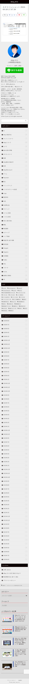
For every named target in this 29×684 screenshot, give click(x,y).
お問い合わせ (7, 569)
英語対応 (14, 197)
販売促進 (15, 244)
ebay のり (14, 2)
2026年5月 (14, 328)
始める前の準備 (15, 150)
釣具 (14, 166)
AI (14, 130)
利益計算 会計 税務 (14, 240)
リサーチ (15, 267)
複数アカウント (12, 308)
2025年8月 (14, 356)
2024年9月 (14, 395)
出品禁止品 (14, 205)
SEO (20, 290)
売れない (13, 301)
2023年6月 (14, 446)
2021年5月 (14, 540)
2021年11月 (14, 520)
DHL (14, 263)
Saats (14, 290)
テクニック (15, 297)
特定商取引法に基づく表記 (10, 577)
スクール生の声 (6, 297)
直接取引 (15, 306)
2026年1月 (14, 336)
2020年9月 (15, 547)
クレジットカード (14, 138)
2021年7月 (14, 532)
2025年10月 (14, 348)
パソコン (22, 297)
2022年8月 (14, 485)
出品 (15, 201)
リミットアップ (14, 185)
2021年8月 (14, 528)
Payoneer (14, 177)
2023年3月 (14, 457)
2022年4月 (14, 500)
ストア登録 (14, 236)
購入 (14, 181)
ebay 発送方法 (15, 134)
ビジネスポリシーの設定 (15, 189)
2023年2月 (14, 461)
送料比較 (5, 310)
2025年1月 (14, 379)
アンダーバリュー (21, 292)
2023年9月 (14, 438)
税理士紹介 (22, 306)
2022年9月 (14, 481)
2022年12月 (14, 469)
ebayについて (15, 142)
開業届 (11, 310)
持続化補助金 (21, 301)
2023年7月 (14, 442)
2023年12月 (14, 430)
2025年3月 (14, 375)
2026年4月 (14, 332)
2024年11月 (14, 387)
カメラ (15, 146)
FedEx (14, 260)
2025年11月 (14, 344)
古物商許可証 (6, 301)
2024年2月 (14, 422)
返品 (25, 308)
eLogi (14, 193)
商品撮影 (14, 228)
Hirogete (14, 248)
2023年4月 (15, 453)
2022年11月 (14, 473)
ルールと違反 (14, 213)
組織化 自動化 (15, 275)
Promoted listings (6, 290)
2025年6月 (14, 363)
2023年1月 (14, 465)
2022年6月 (14, 493)
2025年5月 (14, 367)
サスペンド (14, 209)
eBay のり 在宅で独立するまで (12, 573)
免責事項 (20, 680)
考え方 (5, 308)
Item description (12, 288)
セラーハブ (14, 232)
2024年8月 (14, 399)
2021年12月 (14, 516)
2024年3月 (14, 418)
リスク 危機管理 (17, 299)
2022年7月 (14, 489)
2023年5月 (14, 450)
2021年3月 (14, 543)
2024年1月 (15, 426)
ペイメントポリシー (7, 299)
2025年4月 (14, 371)
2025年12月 (14, 340)
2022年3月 (14, 504)
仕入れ (14, 271)
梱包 (14, 224)
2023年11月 (14, 434)
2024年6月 (14, 407)
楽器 (14, 158)
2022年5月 (14, 496)
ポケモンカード (15, 154)
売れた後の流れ (14, 220)
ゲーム (14, 173)
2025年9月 (14, 352)
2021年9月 (14, 524)
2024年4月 (14, 414)
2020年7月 (14, 555)
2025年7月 (14, 360)
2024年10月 (14, 391)
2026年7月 (14, 324)
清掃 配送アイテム (6, 306)
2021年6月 (14, 536)
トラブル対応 (14, 216)
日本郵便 (15, 256)
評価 (20, 308)
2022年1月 (14, 512)
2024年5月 (14, 410)
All (15, 279)
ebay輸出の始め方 (15, 162)
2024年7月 (14, 403)
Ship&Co (14, 252)
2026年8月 (14, 320)
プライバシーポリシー (9, 580)
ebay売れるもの (14, 170)
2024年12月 (14, 383)
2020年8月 (14, 551)
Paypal (20, 288)
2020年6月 (14, 559)
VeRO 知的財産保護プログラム (9, 292)
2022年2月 (14, 508)
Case (4, 288)
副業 (24, 299)
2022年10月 (14, 477)
